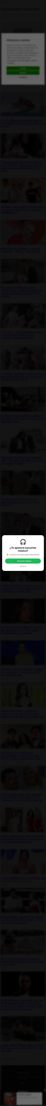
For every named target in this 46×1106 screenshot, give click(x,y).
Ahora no (23, 566)
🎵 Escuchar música (23, 561)
